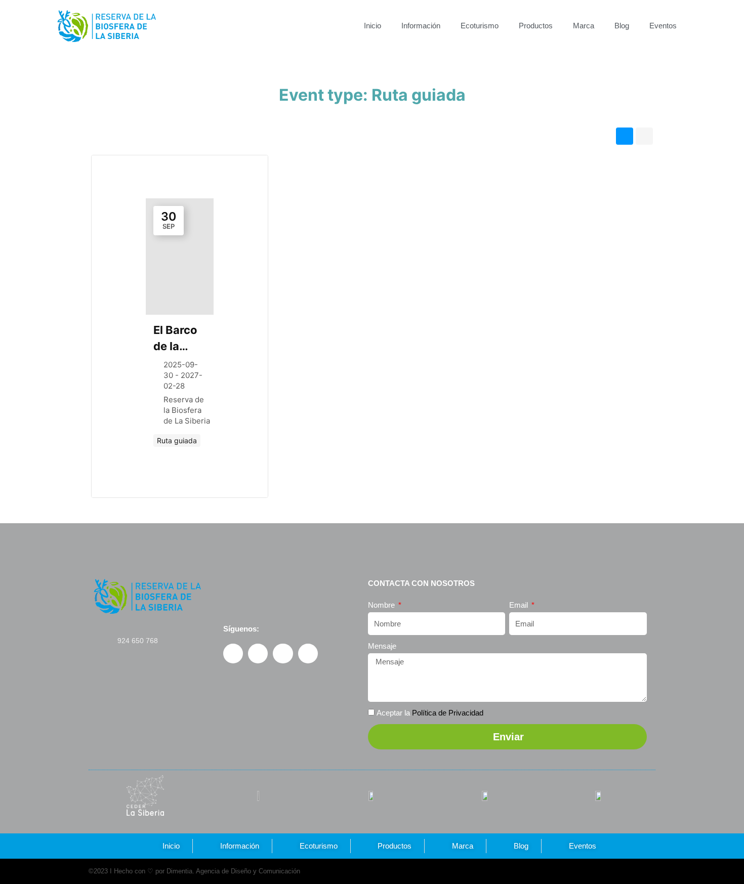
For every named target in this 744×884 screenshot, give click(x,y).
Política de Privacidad (447, 712)
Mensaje (382, 646)
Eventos (663, 25)
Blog (621, 25)
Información (420, 25)
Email (519, 605)
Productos (536, 25)
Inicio (372, 25)
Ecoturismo (480, 25)
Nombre (382, 605)
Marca (583, 25)
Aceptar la (430, 712)
